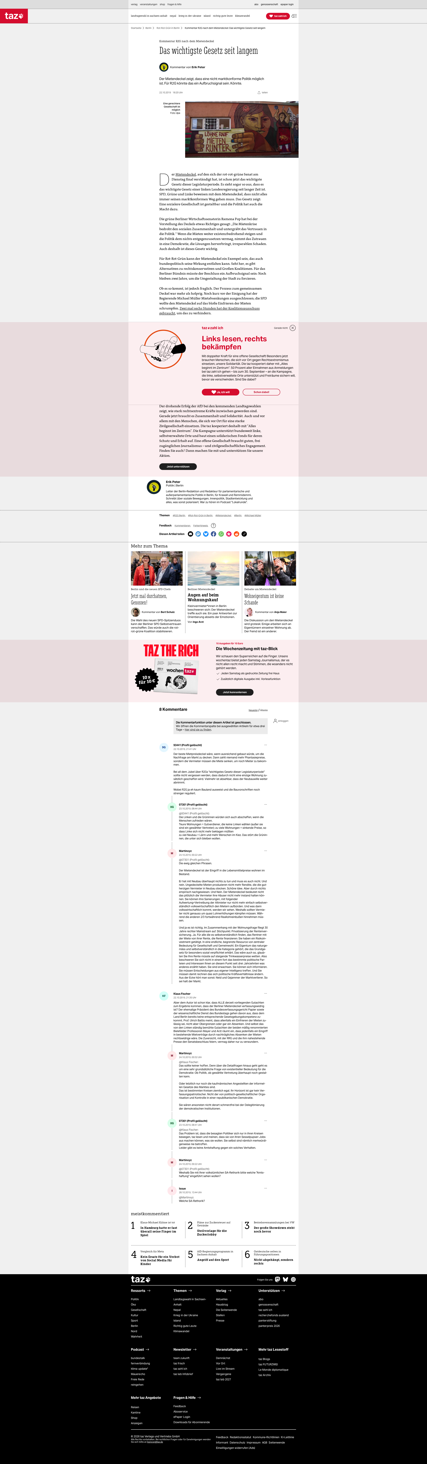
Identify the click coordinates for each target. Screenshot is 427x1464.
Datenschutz (238, 1442)
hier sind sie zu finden (198, 729)
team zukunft (181, 1358)
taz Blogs (264, 1359)
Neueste (253, 710)
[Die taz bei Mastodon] (277, 1281)
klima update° (139, 1369)
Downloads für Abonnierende (191, 1422)
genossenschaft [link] (269, 4)
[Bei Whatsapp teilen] (221, 534)
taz (141, 1279)
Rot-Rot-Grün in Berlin (168, 28)
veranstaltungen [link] (148, 4)
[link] (150, 16)
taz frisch (179, 1363)
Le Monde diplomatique (273, 1370)
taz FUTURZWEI (268, 1364)
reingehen (137, 1385)
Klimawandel (181, 1331)
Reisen (135, 1407)
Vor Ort (220, 1363)
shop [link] (162, 4)
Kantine (135, 1412)
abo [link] (256, 4)
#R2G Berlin (179, 515)
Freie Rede (137, 1379)
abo (261, 1299)
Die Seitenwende (226, 1310)
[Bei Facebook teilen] (213, 534)
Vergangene (223, 1374)
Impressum (254, 1442)
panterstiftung (267, 1320)
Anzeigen (136, 1423)
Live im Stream (225, 1369)
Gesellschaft (138, 1310)
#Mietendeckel (224, 515)
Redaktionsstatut (241, 1437)
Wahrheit (136, 1336)
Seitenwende (277, 1442)
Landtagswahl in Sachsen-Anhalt (189, 1302)
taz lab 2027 (223, 1379)
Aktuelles (222, 1299)
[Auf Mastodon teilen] (198, 534)
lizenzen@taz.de (155, 1442)
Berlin (148, 28)
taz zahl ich (265, 1310)
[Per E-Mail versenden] (190, 534)
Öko (133, 1304)
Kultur (134, 1315)
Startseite (136, 28)
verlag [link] (134, 4)
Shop (134, 1418)
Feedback (179, 1406)
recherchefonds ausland (274, 1315)
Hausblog (222, 1304)
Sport (134, 1320)
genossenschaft (268, 1304)
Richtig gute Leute (184, 1326)
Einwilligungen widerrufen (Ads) (235, 1448)
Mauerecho (138, 1374)
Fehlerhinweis (200, 525)
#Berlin (238, 515)
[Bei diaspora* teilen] (229, 534)
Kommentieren (183, 525)
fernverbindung (140, 1363)
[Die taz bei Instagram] (293, 1281)
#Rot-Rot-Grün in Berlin (200, 515)
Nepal (177, 1310)
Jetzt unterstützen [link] (178, 466)
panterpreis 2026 (269, 1326)
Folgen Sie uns (265, 1279)
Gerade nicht (281, 327)
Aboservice (180, 1411)
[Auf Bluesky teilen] (205, 534)
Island (177, 1320)
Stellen (220, 1315)
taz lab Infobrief (183, 1374)
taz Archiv (265, 1375)
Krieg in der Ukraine (185, 1315)
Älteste (264, 710)
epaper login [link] (287, 4)
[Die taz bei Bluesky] (285, 1281)
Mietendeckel (185, 174)
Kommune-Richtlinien (266, 1437)
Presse (220, 1320)
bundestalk (138, 1358)
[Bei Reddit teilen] (236, 534)
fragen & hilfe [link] (174, 4)
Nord (134, 1331)
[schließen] (292, 328)
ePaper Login (181, 1417)
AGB (265, 1442)
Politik (135, 1299)
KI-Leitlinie (287, 1437)
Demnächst (223, 1358)
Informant (222, 1442)
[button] (294, 16)
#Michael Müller (253, 515)
